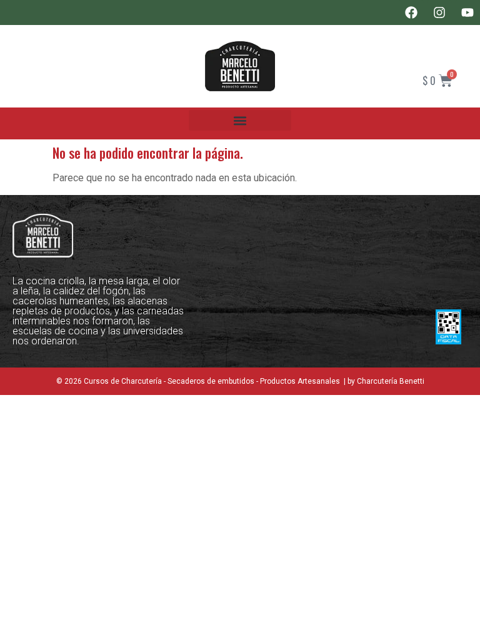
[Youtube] (467, 12)
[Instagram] (439, 12)
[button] (240, 120)
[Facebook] (411, 12)
